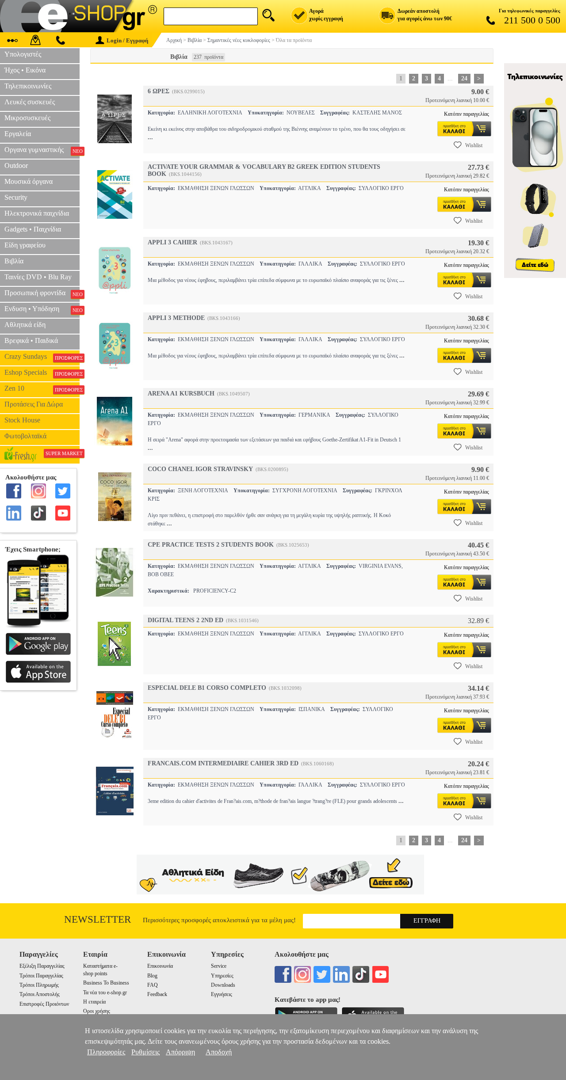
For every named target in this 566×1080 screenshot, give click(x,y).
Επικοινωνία (160, 966)
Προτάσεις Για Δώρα (33, 404)
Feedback (157, 994)
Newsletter (97, 919)
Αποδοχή (219, 1052)
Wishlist (473, 145)
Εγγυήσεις (221, 994)
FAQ (152, 985)
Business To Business (106, 983)
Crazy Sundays (42, 357)
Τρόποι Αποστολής (39, 994)
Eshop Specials (42, 372)
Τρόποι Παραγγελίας (41, 976)
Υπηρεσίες (222, 976)
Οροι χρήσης (96, 1011)
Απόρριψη (180, 1052)
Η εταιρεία (94, 1002)
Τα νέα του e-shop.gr (105, 992)
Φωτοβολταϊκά (25, 436)
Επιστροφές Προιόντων (44, 1004)
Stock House (22, 420)
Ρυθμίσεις (145, 1052)
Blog (152, 976)
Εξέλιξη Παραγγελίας (42, 966)
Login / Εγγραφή (127, 40)
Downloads (223, 985)
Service (218, 966)
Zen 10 (42, 388)
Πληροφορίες (106, 1052)
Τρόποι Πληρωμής (39, 985)
